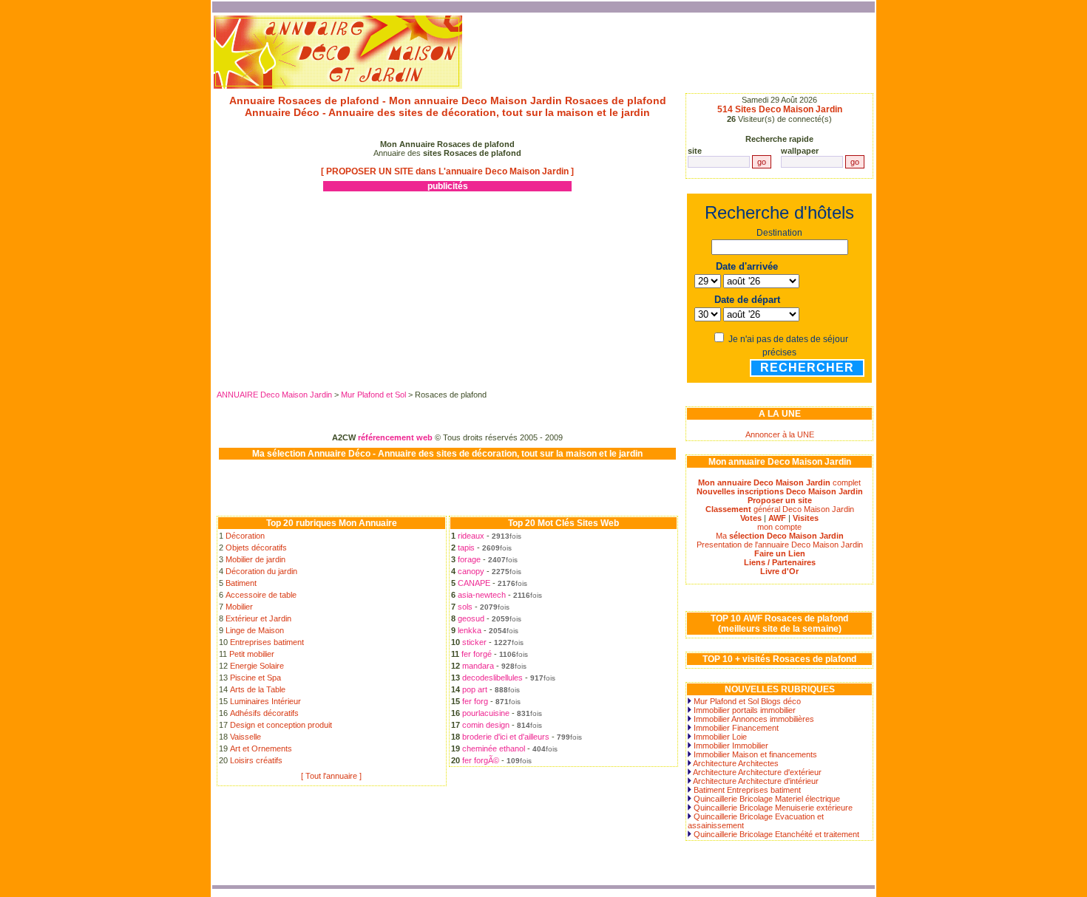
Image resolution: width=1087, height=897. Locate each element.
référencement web (395, 437)
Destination (779, 233)
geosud (471, 618)
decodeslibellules (492, 677)
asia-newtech (482, 594)
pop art (474, 689)
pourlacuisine (485, 713)
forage (469, 559)
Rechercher (807, 367)
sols (465, 606)
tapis (466, 547)
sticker (474, 642)
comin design (485, 724)
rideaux (471, 535)
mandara (478, 665)
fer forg (475, 701)
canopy (471, 571)
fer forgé (476, 653)
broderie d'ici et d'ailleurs (505, 736)
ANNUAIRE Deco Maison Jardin (274, 394)
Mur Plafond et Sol (374, 394)
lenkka (469, 630)
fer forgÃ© (480, 760)
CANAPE (474, 583)
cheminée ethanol (493, 748)
